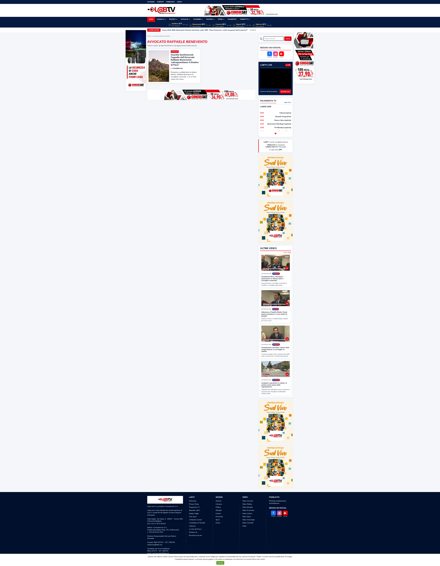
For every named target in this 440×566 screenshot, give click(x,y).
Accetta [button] (220, 563)
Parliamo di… (194, 515)
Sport (220, 19)
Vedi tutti (287, 102)
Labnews (192, 509)
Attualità (184, 19)
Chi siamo (150, 2)
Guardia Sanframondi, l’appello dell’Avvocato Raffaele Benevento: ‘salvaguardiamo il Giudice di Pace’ (185, 60)
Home (151, 19)
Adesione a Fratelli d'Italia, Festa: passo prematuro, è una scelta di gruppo (274, 305)
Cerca (179, 2)
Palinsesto (232, 19)
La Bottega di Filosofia (197, 506)
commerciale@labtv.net (160, 536)
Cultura (209, 19)
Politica (172, 19)
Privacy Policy (194, 487)
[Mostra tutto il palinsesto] (276, 133)
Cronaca (160, 19)
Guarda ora (285, 91)
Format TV (244, 19)
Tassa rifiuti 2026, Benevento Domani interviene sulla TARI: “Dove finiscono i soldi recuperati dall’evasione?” (205, 30)
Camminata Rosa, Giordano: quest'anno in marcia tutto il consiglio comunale (272, 270)
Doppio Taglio (194, 496)
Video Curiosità (247, 506)
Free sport (193, 499)
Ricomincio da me (195, 518)
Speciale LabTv (194, 493)
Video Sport (246, 499)
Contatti (160, 2)
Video (244, 509)
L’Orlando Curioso (195, 502)
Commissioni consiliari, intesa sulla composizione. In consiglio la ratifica (275, 341)
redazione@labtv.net (154, 527)
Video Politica (247, 487)
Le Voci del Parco (195, 512)
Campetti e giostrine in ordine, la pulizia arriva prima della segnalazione (274, 376)
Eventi (218, 506)
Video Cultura (247, 496)
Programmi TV (194, 490)
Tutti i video (287, 244)
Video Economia (248, 493)
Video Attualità (247, 490)
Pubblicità (170, 2)
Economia (197, 19)
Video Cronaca (247, 484)
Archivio (218, 484)
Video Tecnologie (248, 502)
